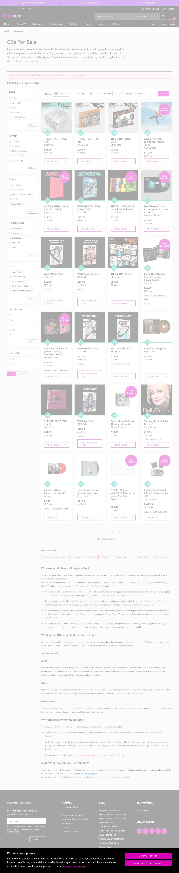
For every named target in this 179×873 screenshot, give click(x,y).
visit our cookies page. (74, 866)
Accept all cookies (148, 856)
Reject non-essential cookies (148, 863)
